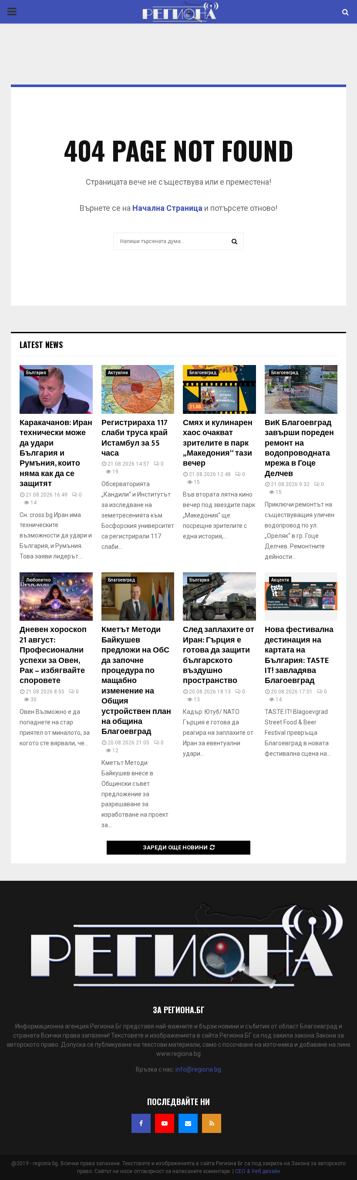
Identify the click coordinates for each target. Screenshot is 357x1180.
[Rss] (211, 1123)
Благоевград (202, 372)
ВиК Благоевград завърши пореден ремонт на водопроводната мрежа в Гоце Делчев (299, 448)
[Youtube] (164, 1123)
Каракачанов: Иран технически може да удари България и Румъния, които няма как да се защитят (56, 453)
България (36, 372)
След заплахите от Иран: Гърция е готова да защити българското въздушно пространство (218, 655)
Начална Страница (167, 208)
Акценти (280, 580)
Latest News (41, 344)
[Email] (188, 1123)
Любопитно (38, 580)
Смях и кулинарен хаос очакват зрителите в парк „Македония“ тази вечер (218, 443)
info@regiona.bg (198, 1069)
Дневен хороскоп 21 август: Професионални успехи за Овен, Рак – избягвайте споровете (53, 655)
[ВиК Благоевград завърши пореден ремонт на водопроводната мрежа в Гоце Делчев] (301, 389)
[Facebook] (141, 1123)
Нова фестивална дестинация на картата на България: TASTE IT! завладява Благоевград (299, 655)
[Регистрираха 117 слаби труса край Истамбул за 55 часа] (138, 389)
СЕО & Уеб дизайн (257, 1171)
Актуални (118, 372)
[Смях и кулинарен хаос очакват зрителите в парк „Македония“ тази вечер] (219, 389)
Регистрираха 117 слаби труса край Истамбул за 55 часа (134, 438)
